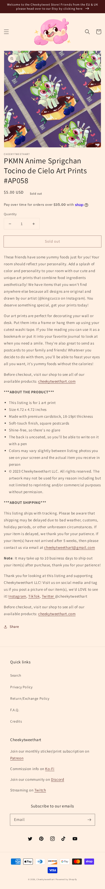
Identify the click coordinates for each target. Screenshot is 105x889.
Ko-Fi (49, 768)
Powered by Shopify (66, 879)
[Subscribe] (89, 819)
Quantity (10, 214)
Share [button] (14, 626)
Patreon (16, 758)
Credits (16, 721)
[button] (6, 31)
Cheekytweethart (45, 879)
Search (15, 675)
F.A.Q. (14, 710)
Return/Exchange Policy (29, 698)
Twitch (40, 790)
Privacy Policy (21, 687)
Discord (57, 779)
